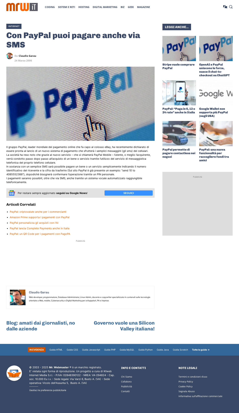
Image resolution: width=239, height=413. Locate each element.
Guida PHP (110, 349)
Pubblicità (126, 386)
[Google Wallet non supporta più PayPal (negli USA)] (216, 93)
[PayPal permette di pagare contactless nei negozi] (179, 133)
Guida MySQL (127, 349)
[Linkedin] (129, 56)
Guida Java (163, 349)
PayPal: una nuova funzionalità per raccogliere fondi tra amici (214, 155)
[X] (121, 56)
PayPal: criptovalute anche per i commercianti (38, 211)
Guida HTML (56, 349)
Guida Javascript (91, 349)
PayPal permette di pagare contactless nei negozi (178, 153)
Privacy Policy (186, 381)
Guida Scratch (180, 349)
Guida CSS (72, 349)
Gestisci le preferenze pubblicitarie (47, 390)
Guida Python (145, 349)
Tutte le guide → (201, 349)
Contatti (125, 391)
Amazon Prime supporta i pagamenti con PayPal (39, 217)
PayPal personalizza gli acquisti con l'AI (34, 222)
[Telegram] (144, 56)
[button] (231, 7)
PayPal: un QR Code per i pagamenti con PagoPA (40, 233)
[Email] (151, 56)
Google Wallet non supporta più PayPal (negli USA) (213, 112)
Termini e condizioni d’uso (193, 376)
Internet (14, 26)
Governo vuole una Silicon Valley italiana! (124, 326)
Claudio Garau (27, 56)
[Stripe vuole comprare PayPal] (179, 48)
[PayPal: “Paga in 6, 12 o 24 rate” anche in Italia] (179, 93)
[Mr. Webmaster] (14, 373)
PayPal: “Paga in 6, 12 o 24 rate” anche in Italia (178, 110)
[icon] (225, 7)
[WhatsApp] (136, 56)
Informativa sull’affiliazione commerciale (200, 396)
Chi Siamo (126, 376)
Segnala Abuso (187, 391)
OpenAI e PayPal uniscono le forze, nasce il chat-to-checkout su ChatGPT (214, 70)
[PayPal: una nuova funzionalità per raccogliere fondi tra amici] (216, 133)
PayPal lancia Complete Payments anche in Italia (39, 228)
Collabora (126, 381)
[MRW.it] (22, 7)
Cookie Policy (186, 386)
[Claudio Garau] (10, 56)
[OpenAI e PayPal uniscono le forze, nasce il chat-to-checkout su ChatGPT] (216, 48)
